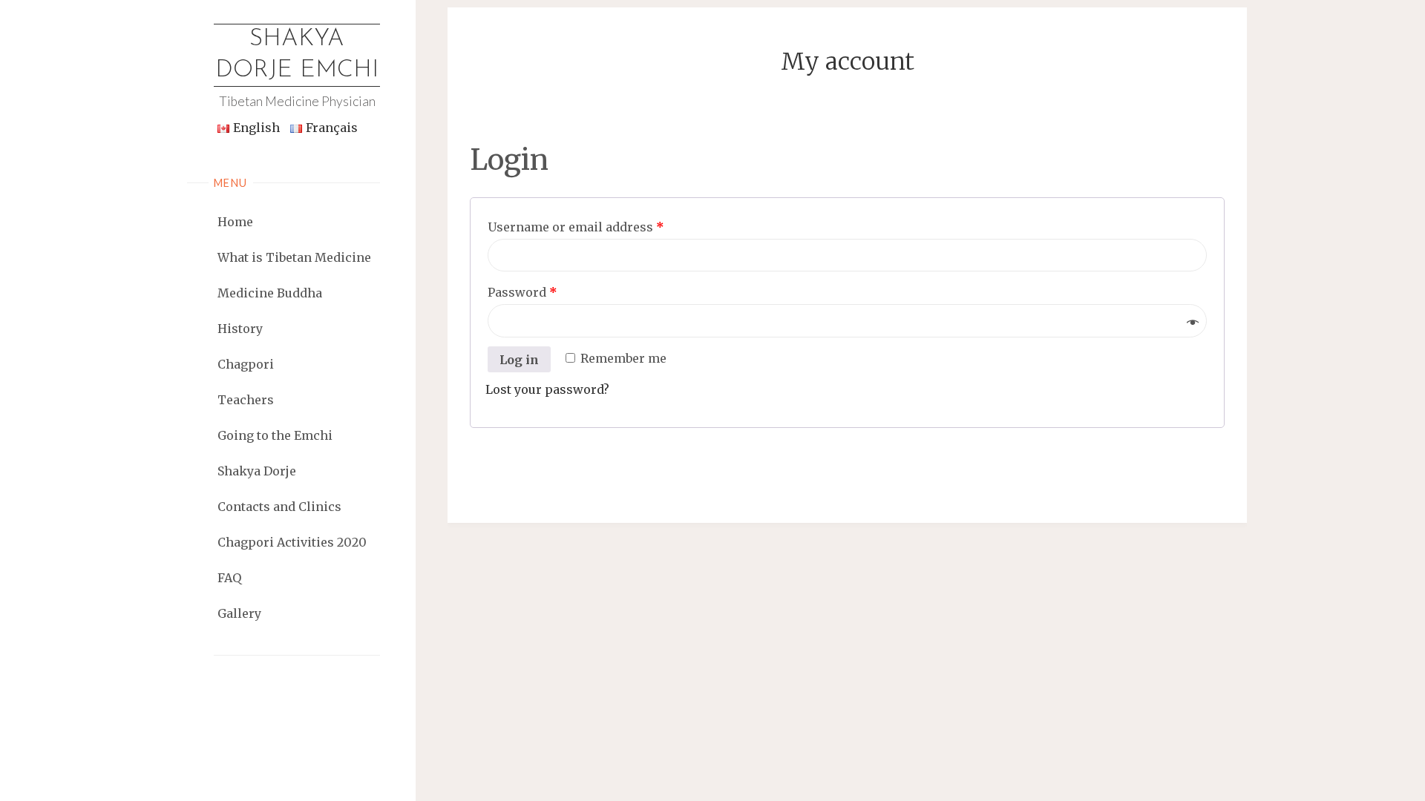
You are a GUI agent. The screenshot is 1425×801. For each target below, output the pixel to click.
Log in (519, 359)
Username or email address (576, 227)
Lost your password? (547, 389)
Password (522, 292)
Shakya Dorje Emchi (297, 54)
